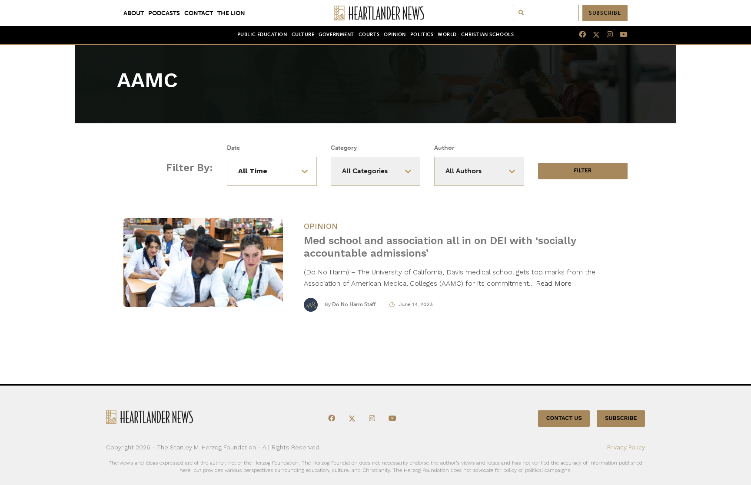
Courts (369, 34)
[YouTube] (620, 34)
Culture (303, 34)
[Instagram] (606, 34)
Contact (198, 13)
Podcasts (164, 13)
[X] (593, 34)
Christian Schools (487, 34)
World (447, 34)
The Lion (231, 13)
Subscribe (605, 13)
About (133, 13)
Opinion (395, 34)
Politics (421, 34)
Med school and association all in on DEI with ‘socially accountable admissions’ (440, 246)
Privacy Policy (626, 447)
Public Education (262, 34)
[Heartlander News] (376, 13)
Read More (554, 283)
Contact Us (564, 418)
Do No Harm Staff (354, 304)
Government (336, 34)
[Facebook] (579, 34)
